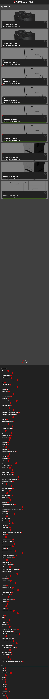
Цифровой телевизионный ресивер (11, 633)
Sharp (4, 679)
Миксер (4, 483)
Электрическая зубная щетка (9, 643)
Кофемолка (5, 460)
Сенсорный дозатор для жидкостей (11, 569)
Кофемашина (5, 458)
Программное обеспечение (9, 550)
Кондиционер (5, 453)
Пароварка (5, 525)
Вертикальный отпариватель (9, 400)
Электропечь (5, 656)
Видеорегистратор (7, 405)
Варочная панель (7, 396)
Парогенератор (6, 527)
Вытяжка (4, 419)
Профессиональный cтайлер (9, 555)
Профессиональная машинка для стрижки (12, 553)
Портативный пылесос (8, 541)
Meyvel (4, 668)
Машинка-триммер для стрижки (10, 476)
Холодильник (6, 626)
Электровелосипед (7, 652)
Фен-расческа (6, 619)
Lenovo (4, 688)
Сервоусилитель (6, 571)
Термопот (5, 603)
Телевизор (5, 601)
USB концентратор (7, 377)
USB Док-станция (6, 375)
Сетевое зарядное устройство (9, 573)
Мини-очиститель (6, 486)
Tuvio (4, 686)
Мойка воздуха (6, 490)
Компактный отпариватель (9, 451)
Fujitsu (4, 693)
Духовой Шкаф (6, 437)
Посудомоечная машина (8, 543)
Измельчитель (6, 440)
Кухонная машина (6, 465)
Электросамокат (6, 659)
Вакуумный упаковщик (8, 393)
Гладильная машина (7, 426)
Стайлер (4, 585)
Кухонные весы (6, 467)
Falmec (4, 675)
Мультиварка (6, 497)
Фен (3, 617)
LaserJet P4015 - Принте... (10, 100)
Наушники (5, 511)
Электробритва (6, 649)
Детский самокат (6, 435)
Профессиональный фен (8, 557)
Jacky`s (4, 695)
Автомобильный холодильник (9, 387)
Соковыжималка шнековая (9, 583)
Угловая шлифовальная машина (10, 613)
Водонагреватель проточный (9, 414)
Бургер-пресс (5, 391)
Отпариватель (6, 520)
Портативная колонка (8, 539)
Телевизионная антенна (8, 599)
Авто (3, 382)
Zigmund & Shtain (6, 672)
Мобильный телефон (8, 488)
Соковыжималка (6, 580)
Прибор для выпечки (7, 546)
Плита (4, 536)
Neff (3, 677)
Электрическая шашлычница (9, 647)
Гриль (4, 430)
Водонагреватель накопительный (11, 412)
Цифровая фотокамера (8, 631)
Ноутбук (5, 516)
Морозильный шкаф (7, 495)
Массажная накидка (7, 470)
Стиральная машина (7, 587)
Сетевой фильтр (6, 576)
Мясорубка (5, 502)
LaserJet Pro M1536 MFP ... (10, 24)
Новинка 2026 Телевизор (8, 513)
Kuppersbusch (6, 691)
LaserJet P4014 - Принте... (10, 119)
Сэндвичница (5, 596)
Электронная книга (7, 654)
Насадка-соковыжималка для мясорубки (12, 509)
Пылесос (4, 560)
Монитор (5, 493)
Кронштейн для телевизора (9, 463)
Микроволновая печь (7, 481)
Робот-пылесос (6, 566)
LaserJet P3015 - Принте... (10, 157)
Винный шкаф (5, 407)
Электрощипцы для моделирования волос (12, 661)
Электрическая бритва (8, 640)
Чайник (4, 636)
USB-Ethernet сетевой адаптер (10, 380)
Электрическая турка (7, 645)
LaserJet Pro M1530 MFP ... (10, 43)
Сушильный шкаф (6, 594)
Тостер (4, 606)
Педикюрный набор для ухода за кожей (12, 532)
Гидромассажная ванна (8, 421)
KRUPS (4, 682)
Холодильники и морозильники (10, 629)
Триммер (4, 608)
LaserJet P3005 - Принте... (10, 195)
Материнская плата (7, 472)
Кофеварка (5, 456)
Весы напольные (6, 403)
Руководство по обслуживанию (11, 26)
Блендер (5, 389)
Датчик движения (6, 433)
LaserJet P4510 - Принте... (10, 81)
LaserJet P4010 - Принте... (10, 138)
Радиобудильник (6, 562)
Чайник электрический (8, 638)
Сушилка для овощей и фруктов (10, 589)
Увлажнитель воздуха (8, 610)
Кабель (4, 446)
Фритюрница (5, 624)
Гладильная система (7, 428)
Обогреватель (6, 518)
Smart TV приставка (7, 373)
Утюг (4, 615)
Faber (4, 670)
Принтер (5, 548)
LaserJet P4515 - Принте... (10, 62)
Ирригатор (5, 442)
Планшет (4, 534)
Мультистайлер (6, 500)
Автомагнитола (6, 384)
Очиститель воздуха (7, 523)
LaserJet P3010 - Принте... (10, 176)
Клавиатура (5, 449)
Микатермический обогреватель (10, 479)
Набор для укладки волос (8, 504)
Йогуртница (5, 444)
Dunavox (4, 684)
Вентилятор (5, 398)
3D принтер (5, 370)
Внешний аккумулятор (8, 410)
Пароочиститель (6, 530)
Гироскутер (5, 423)
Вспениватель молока (7, 417)
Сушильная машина (7, 592)
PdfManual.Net (24, 2)
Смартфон (5, 578)
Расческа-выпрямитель (8, 564)
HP (4, 22)
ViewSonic (5, 698)
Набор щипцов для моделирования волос (12, 506)
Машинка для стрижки (8, 474)
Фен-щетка (5, 622)
